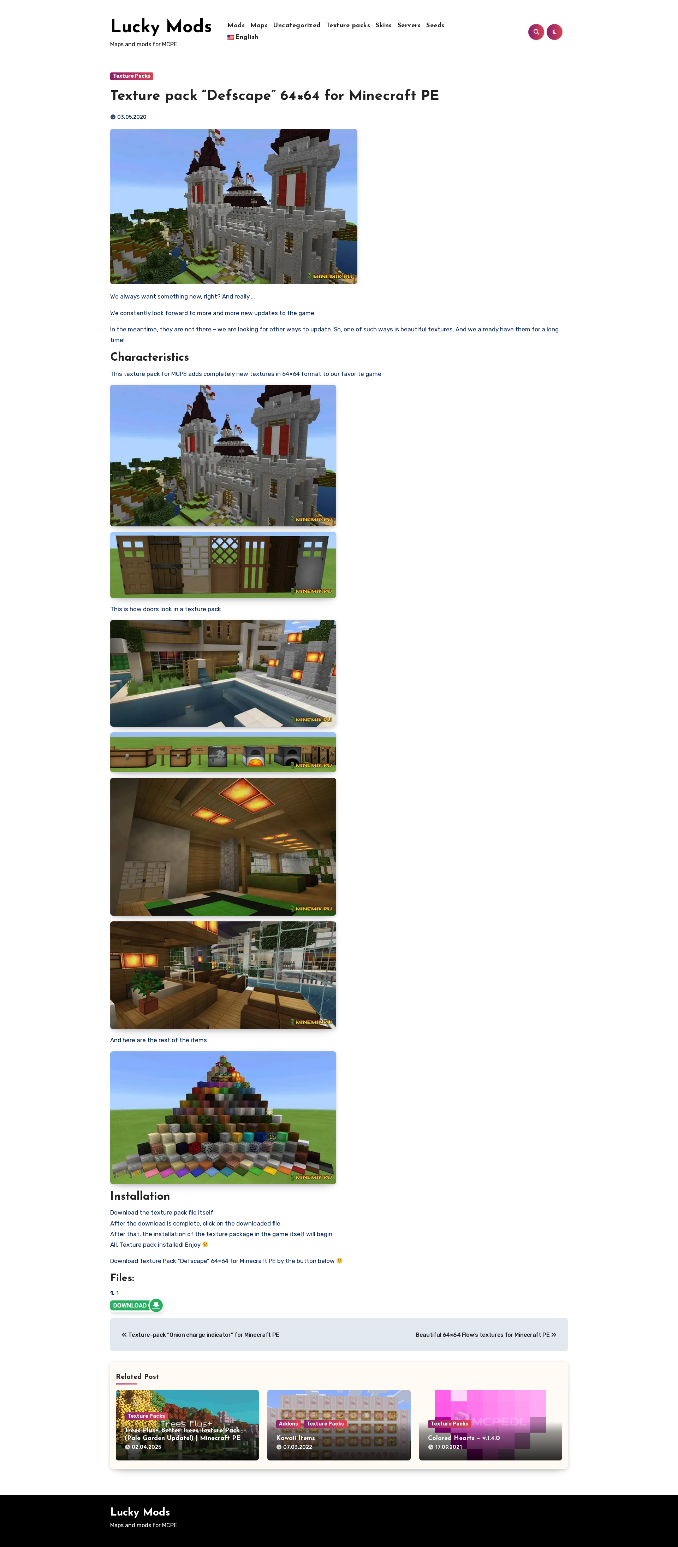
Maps (259, 26)
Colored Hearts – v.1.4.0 (464, 1438)
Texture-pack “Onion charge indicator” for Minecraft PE (203, 1335)
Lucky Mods (161, 28)
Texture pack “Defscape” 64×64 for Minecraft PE (274, 96)
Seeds (435, 26)
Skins (384, 26)
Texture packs (348, 26)
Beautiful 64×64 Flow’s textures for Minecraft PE (483, 1335)
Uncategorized (297, 26)
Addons (288, 1424)
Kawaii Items (295, 1438)
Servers (409, 26)
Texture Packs (131, 76)
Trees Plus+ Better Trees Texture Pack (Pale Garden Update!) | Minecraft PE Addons (182, 1438)
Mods (236, 26)
